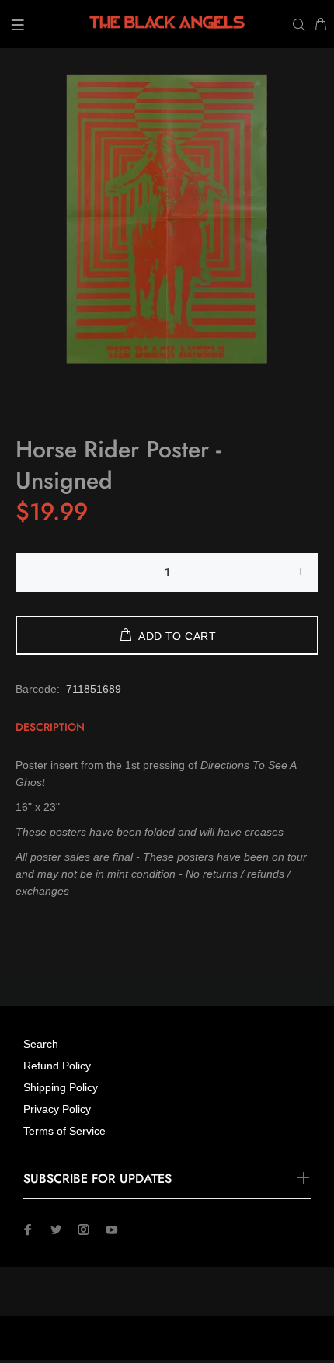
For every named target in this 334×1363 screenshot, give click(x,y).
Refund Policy (57, 1065)
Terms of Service (64, 1131)
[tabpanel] (167, 219)
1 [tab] (167, 376)
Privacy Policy (57, 1109)
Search (40, 1044)
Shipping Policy (60, 1087)
